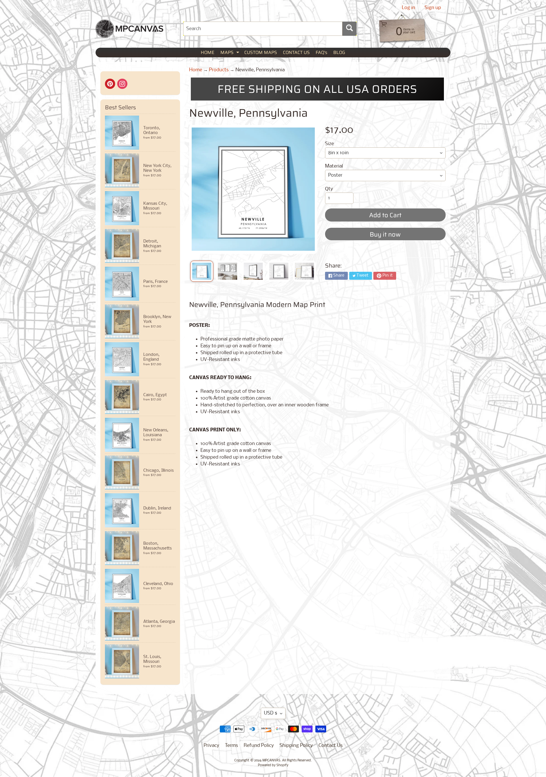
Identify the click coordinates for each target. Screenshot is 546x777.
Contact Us (330, 745)
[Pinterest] (110, 84)
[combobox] (262, 29)
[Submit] (349, 29)
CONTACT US (296, 52)
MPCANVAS (271, 760)
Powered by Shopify (273, 765)
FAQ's (321, 52)
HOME (207, 52)
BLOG (339, 52)
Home (195, 70)
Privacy (211, 745)
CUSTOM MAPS (260, 52)
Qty (329, 189)
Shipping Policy (296, 745)
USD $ (270, 713)
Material (334, 166)
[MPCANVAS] (129, 34)
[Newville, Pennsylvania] (201, 271)
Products (219, 70)
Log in (408, 8)
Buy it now (385, 234)
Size (329, 144)
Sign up (433, 8)
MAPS (230, 53)
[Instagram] (122, 84)
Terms (231, 745)
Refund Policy (259, 745)
